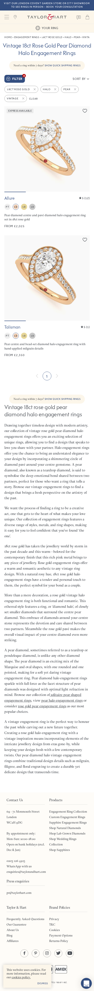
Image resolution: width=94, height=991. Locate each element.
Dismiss (42, 983)
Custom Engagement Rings (67, 817)
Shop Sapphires (59, 850)
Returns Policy (58, 941)
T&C (52, 924)
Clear (33, 98)
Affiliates (13, 941)
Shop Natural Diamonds (65, 828)
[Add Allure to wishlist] (84, 110)
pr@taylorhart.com (19, 893)
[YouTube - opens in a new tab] (69, 953)
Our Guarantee (16, 924)
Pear (77, 37)
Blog (9, 935)
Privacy (54, 919)
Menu (6, 17)
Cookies (54, 930)
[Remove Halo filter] (55, 89)
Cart (87, 17)
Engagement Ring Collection (68, 812)
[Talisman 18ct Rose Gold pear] (47, 296)
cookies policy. (21, 977)
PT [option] (7, 206)
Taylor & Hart (47, 17)
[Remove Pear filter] (75, 89)
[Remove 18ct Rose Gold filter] (35, 89)
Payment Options (61, 935)
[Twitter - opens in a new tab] (58, 953)
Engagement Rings (26, 37)
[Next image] (83, 149)
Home (8, 37)
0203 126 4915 (16, 861)
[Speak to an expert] (78, 17)
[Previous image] (10, 149)
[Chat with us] (86, 983)
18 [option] (15, 206)
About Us (13, 930)
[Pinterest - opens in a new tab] (35, 953)
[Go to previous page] (37, 376)
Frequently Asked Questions (25, 919)
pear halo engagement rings (62, 700)
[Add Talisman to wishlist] (84, 239)
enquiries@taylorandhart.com (26, 872)
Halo (68, 37)
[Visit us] (15, 17)
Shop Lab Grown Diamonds (67, 833)
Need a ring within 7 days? (47, 65)
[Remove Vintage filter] (24, 98)
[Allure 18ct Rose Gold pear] (47, 167)
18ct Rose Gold (52, 37)
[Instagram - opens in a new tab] (47, 953)
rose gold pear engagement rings (42, 706)
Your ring (50, 28)
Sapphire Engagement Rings (68, 822)
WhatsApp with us (19, 866)
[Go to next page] (56, 376)
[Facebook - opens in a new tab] (24, 953)
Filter (18, 78)
